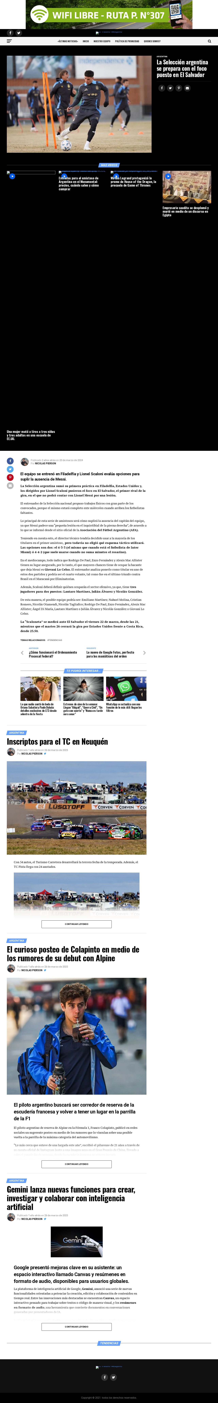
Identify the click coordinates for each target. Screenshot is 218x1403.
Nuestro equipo (102, 41)
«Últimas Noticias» (68, 41)
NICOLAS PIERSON (45, 463)
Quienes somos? (152, 41)
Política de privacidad (127, 41)
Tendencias (55, 640)
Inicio (86, 41)
